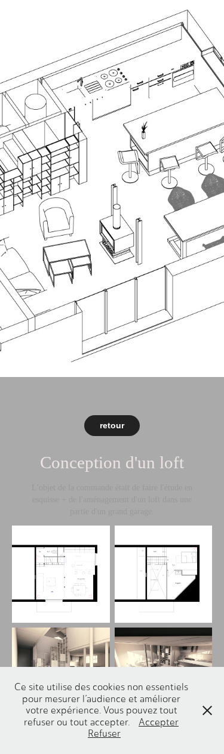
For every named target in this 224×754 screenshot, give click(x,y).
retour (112, 425)
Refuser (104, 733)
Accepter (159, 722)
